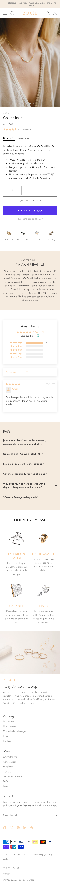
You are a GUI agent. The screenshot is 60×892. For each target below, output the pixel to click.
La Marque (8, 721)
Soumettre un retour (13, 776)
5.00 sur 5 (38, 332)
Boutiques (8, 741)
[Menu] (5, 13)
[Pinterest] (18, 827)
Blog (5, 736)
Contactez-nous (10, 757)
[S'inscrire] (55, 815)
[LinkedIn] (24, 827)
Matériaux (23, 138)
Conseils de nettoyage (14, 731)
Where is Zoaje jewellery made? (21, 497)
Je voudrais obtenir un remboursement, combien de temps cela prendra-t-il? (24, 442)
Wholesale (8, 766)
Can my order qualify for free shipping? (25, 473)
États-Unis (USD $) (11, 867)
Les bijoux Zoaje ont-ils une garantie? (23, 464)
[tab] (10, 138)
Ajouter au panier (30, 200)
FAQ (5, 781)
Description (9, 138)
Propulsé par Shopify (26, 879)
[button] (16, 343)
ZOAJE (13, 879)
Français (7, 873)
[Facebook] (4, 827)
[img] (13, 384)
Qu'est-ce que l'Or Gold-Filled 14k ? (23, 454)
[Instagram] (11, 827)
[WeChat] (31, 827)
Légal (5, 786)
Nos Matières (9, 726)
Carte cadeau (9, 762)
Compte (7, 771)
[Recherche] (12, 13)
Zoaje (6, 113)
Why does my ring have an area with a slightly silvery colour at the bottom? (24, 485)
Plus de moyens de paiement (30, 218)
